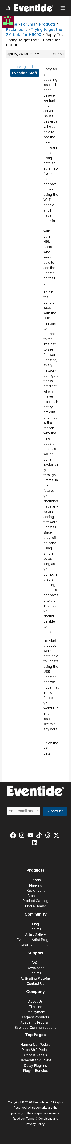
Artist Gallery (35, 934)
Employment (35, 1012)
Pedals (35, 880)
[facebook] (14, 835)
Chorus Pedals (35, 1055)
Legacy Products (35, 1017)
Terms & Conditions (39, 1118)
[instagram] (22, 835)
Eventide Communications (35, 1028)
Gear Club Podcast (35, 945)
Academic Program (35, 1022)
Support (35, 953)
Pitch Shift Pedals (35, 1050)
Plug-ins (35, 885)
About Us (35, 1001)
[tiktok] (40, 835)
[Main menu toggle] (63, 8)
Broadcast (36, 896)
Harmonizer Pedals (35, 1045)
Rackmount (16, 29)
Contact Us (35, 984)
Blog (35, 924)
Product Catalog (35, 901)
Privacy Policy (35, 1124)
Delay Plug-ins (35, 1066)
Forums (28, 24)
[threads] (48, 835)
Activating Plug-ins (36, 978)
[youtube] (31, 835)
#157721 (58, 54)
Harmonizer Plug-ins (35, 1060)
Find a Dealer (35, 906)
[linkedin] (35, 843)
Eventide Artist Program (35, 940)
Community (36, 914)
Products (47, 24)
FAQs (35, 963)
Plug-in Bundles (35, 1071)
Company (35, 991)
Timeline (35, 1007)
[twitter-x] (57, 835)
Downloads (35, 968)
